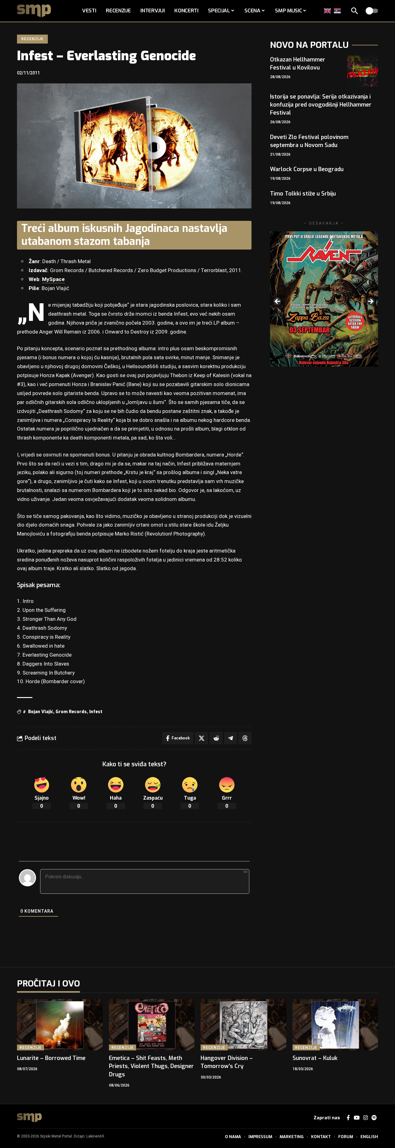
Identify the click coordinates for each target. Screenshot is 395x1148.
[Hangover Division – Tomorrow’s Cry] (243, 1025)
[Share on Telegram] (230, 738)
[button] (354, 11)
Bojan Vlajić (40, 712)
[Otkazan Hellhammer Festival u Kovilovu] (362, 71)
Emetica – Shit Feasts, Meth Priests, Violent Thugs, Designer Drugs (151, 1066)
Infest (95, 712)
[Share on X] (201, 738)
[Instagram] (365, 1117)
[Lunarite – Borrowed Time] (60, 1025)
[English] (328, 11)
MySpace (53, 279)
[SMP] (29, 1118)
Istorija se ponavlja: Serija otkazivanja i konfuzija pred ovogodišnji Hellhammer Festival (321, 104)
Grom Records (71, 712)
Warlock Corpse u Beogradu (306, 169)
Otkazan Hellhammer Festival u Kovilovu (297, 63)
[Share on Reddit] (216, 738)
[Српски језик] (338, 11)
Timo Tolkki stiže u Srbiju (303, 193)
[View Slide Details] (324, 298)
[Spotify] (374, 1117)
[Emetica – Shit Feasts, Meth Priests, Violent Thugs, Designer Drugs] (152, 1025)
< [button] (277, 301)
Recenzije (32, 39)
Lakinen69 (95, 1136)
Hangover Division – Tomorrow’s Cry (227, 1062)
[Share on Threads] (245, 738)
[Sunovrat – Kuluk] (335, 1025)
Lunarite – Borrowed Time (51, 1058)
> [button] (370, 301)
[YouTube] (356, 1117)
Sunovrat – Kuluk (315, 1058)
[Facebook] (348, 1117)
